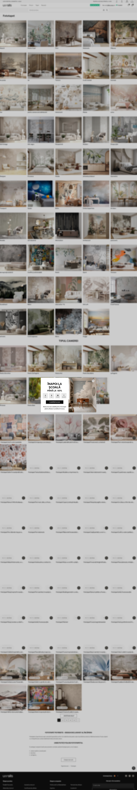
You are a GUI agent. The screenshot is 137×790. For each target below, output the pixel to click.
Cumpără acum (54, 402)
